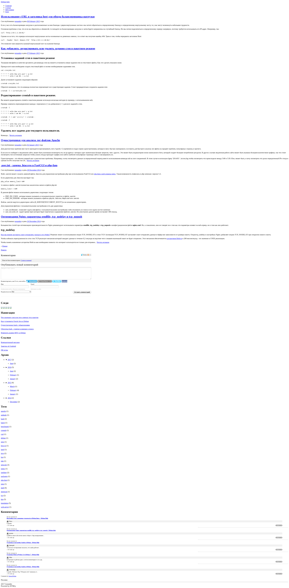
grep (2, 442)
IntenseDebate (12, 576)
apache (3, 411)
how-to (3, 446)
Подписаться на (6, 292)
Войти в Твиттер (56, 281)
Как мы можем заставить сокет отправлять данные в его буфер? (25, 235)
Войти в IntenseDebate (31, 281)
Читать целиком (15, 135)
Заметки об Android (8, 346)
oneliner (4, 473)
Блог (7, 12)
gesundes (18, 21)
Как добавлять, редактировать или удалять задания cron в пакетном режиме (48, 48)
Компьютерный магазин (10, 342)
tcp (2, 495)
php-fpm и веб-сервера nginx (105, 174)
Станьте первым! (26, 260)
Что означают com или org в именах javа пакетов (19, 317)
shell (2, 488)
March (12, 386)
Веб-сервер (9, 10)
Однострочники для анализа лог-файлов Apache (30, 140)
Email (32, 284)
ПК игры (4, 350)
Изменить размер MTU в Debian (13, 333)
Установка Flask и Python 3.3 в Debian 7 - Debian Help (23, 554)
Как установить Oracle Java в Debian (15, 321)
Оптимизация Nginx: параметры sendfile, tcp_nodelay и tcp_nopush (41, 216)
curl (2, 434)
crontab (3, 430)
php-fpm (4, 480)
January (12, 379)
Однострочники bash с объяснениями (15, 325)
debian (3, 438)
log (2, 457)
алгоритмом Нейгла (174, 238)
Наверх (4, 250)
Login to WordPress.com (44, 281)
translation (4, 503)
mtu (2, 461)
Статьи (8, 8)
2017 (9, 360)
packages (4, 476)
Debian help (5, 2)
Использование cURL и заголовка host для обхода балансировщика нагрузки (48, 16)
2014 (9, 398)
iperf (2, 450)
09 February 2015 (33, 21)
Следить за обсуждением (89, 255)
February (13, 375)
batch (3, 423)
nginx (3, 469)
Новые (4, 246)
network (4, 465)
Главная (8, 6)
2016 (9, 367)
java (2, 453)
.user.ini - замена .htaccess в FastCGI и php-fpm (29, 165)
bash (2, 419)
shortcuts (4, 492)
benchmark (5, 427)
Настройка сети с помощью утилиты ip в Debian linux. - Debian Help (27, 518)
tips (2, 499)
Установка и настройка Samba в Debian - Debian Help (23, 542)
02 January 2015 (33, 145)
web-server (5, 507)
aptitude (4, 415)
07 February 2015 (33, 53)
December (13, 402)
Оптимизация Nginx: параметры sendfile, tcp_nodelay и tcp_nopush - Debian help (31, 530)
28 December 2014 (34, 170)
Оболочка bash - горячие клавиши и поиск (17, 329)
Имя (2, 284)
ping (2, 484)
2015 (9, 383)
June (11, 363)
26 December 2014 (34, 221)
